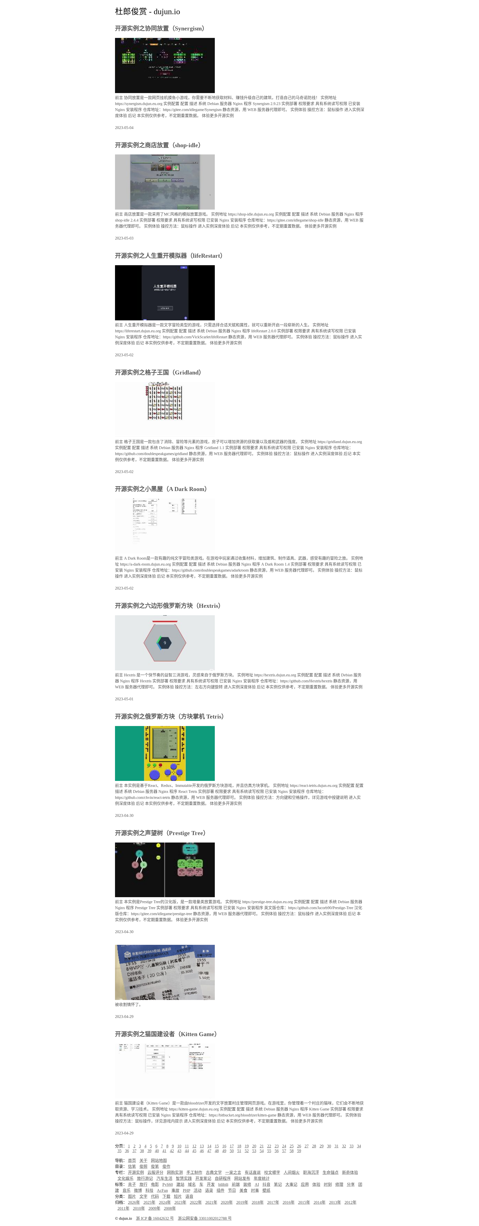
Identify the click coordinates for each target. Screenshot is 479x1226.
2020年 (227, 1202)
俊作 (166, 1166)
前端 (236, 1184)
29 (322, 1146)
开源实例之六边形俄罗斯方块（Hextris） (169, 606)
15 (217, 1146)
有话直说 (253, 1172)
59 (299, 1151)
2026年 (134, 1202)
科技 (149, 1190)
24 (284, 1146)
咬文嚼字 (272, 1172)
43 (179, 1151)
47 (209, 1151)
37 (134, 1151)
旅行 (143, 1184)
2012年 (351, 1202)
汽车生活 (164, 1178)
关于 (143, 1160)
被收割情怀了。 (129, 1004)
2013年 (335, 1202)
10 (179, 1146)
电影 (155, 1184)
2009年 (154, 1208)
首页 (132, 1160)
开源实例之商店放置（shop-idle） (159, 145)
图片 (132, 1196)
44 (187, 1151)
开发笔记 (203, 1178)
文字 (143, 1196)
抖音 (266, 1184)
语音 (189, 1196)
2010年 (139, 1208)
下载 (166, 1196)
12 (194, 1146)
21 (262, 1146)
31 (337, 1146)
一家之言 (233, 1172)
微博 (138, 1190)
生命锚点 (331, 1172)
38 (142, 1151)
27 (307, 1146)
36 (127, 1151)
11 (187, 1146)
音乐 (126, 1190)
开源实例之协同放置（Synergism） (161, 28)
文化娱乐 (125, 1178)
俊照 (143, 1166)
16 (224, 1146)
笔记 (278, 1184)
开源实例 (136, 1172)
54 (262, 1151)
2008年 (170, 1208)
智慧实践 (184, 1178)
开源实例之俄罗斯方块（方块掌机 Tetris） (171, 716)
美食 (243, 1190)
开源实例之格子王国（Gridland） (160, 372)
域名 (192, 1184)
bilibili (223, 1184)
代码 (155, 1196)
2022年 (196, 1202)
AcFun (162, 1190)
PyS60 (167, 1184)
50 (232, 1151)
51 (239, 1151)
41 (164, 1151)
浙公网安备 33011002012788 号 (205, 1218)
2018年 (258, 1202)
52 (247, 1151)
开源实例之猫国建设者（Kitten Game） (167, 1034)
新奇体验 (350, 1172)
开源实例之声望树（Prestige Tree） (162, 833)
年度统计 (262, 1178)
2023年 (180, 1202)
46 (202, 1151)
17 (232, 1146)
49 (224, 1151)
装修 (247, 1184)
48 (217, 1151)
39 (149, 1151)
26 (299, 1146)
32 (344, 1146)
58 (292, 1151)
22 (269, 1146)
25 (292, 1146)
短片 (178, 1196)
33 (352, 1146)
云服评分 (155, 1172)
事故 (175, 1190)
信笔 (132, 1166)
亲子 (132, 1184)
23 (277, 1146)
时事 (255, 1190)
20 (254, 1146)
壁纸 (266, 1190)
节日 (232, 1190)
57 (284, 1151)
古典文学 (214, 1172)
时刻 (328, 1184)
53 (254, 1151)
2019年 (242, 1202)
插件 (221, 1190)
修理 (339, 1184)
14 (209, 1146)
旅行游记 (145, 1178)
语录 (209, 1190)
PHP (186, 1190)
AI (257, 1184)
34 (359, 1146)
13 (202, 1146)
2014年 (320, 1202)
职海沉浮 (311, 1172)
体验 (316, 1184)
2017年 (273, 1202)
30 (329, 1146)
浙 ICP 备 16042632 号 (155, 1218)
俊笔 (155, 1166)
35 (119, 1151)
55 (269, 1151)
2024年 (165, 1202)
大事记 (291, 1184)
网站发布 (242, 1178)
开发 (211, 1184)
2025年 (149, 1202)
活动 (198, 1190)
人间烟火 (292, 1172)
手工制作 (194, 1172)
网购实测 (175, 1172)
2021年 (211, 1202)
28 (314, 1146)
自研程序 (223, 1178)
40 (157, 1151)
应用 (305, 1184)
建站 (180, 1184)
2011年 (123, 1208)
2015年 (304, 1202)
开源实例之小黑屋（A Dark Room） (162, 489)
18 (239, 1146)
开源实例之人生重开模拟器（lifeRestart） (170, 255)
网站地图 (159, 1160)
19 (247, 1146)
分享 (351, 1184)
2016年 (289, 1202)
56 (277, 1151)
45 (194, 1151)
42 (172, 1151)
